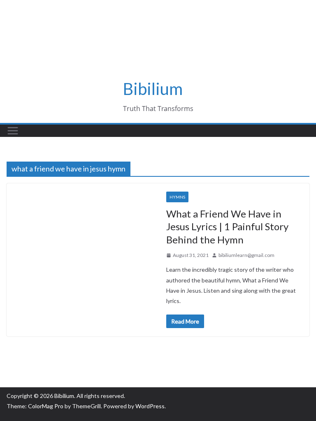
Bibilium (153, 89)
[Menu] (13, 131)
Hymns (177, 196)
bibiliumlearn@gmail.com (246, 255)
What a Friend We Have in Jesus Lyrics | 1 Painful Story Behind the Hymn (227, 226)
